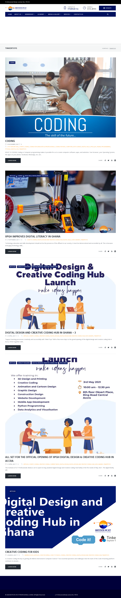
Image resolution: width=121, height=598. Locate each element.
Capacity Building (24, 267)
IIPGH (92, 146)
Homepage (105, 48)
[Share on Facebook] (105, 160)
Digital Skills (86, 146)
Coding (12, 63)
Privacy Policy (51, 595)
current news (54, 464)
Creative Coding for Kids (22, 552)
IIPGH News (63, 363)
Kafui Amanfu (76, 240)
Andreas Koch (28, 555)
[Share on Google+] (111, 160)
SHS (17, 149)
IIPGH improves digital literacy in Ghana (32, 237)
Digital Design (54, 336)
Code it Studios (55, 555)
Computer (69, 146)
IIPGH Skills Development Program (36, 176)
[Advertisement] (60, 31)
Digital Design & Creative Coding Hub (44, 267)
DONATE (108, 8)
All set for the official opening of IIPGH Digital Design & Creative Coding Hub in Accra (59, 459)
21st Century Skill (13, 146)
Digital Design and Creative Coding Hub (50, 240)
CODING (10, 141)
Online (99, 146)
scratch (13, 149)
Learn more (12, 161)
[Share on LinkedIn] (115, 160)
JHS (95, 146)
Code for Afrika (45, 555)
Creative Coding (44, 336)
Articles (12, 176)
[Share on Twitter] (108, 160)
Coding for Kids (60, 146)
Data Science (77, 146)
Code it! (29, 240)
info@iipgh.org (73, 9)
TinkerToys (22, 149)
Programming (106, 146)
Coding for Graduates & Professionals (42, 146)
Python (7, 149)
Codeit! (21, 146)
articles (26, 336)
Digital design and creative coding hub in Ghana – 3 (40, 333)
